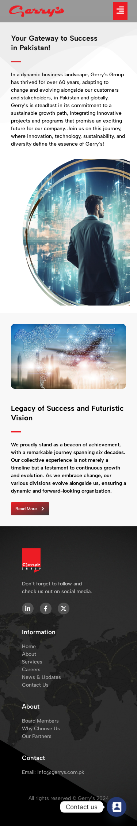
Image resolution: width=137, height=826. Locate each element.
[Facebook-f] (46, 608)
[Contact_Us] (116, 807)
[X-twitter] (63, 608)
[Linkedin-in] (28, 608)
